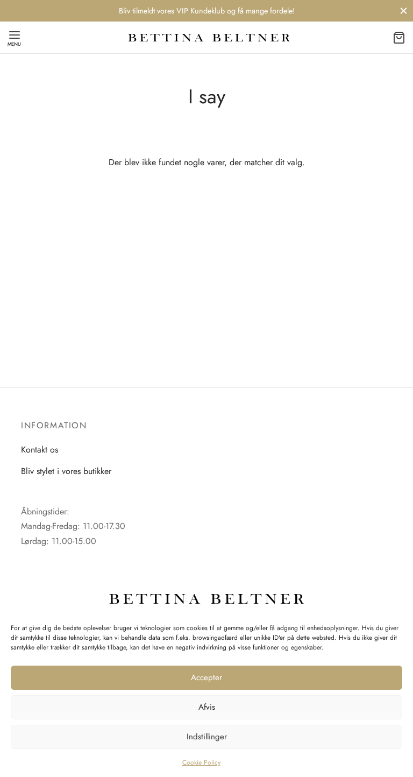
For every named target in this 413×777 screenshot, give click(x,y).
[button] (206, 428)
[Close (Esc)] (388, 296)
